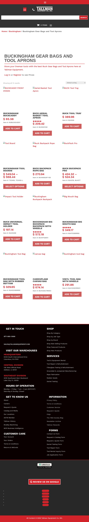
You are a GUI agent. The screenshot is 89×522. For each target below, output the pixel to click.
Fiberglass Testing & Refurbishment (60, 367)
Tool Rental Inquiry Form (56, 451)
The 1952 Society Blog (55, 418)
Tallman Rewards (53, 425)
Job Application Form (55, 455)
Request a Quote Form (55, 441)
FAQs (48, 414)
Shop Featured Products (56, 347)
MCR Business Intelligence (13, 428)
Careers (7, 404)
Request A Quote (10, 407)
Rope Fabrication (53, 374)
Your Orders (8, 440)
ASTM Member (9, 418)
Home (4, 31)
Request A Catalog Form (56, 437)
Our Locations (9, 414)
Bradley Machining (11, 425)
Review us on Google (46, 482)
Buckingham (15, 31)
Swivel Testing (52, 381)
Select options (14, 186)
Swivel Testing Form (54, 444)
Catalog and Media (11, 411)
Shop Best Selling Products (57, 344)
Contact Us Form (53, 434)
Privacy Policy (52, 400)
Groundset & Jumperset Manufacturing (61, 371)
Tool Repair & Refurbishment (57, 364)
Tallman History (9, 421)
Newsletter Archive (54, 421)
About (6, 400)
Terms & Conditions (11, 444)
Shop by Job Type (53, 336)
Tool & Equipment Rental (56, 360)
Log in (7, 75)
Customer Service (53, 407)
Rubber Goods (52, 378)
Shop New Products (54, 350)
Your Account (9, 437)
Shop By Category (53, 333)
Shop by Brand (52, 340)
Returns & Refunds (11, 447)
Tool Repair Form (53, 448)
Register (17, 75)
